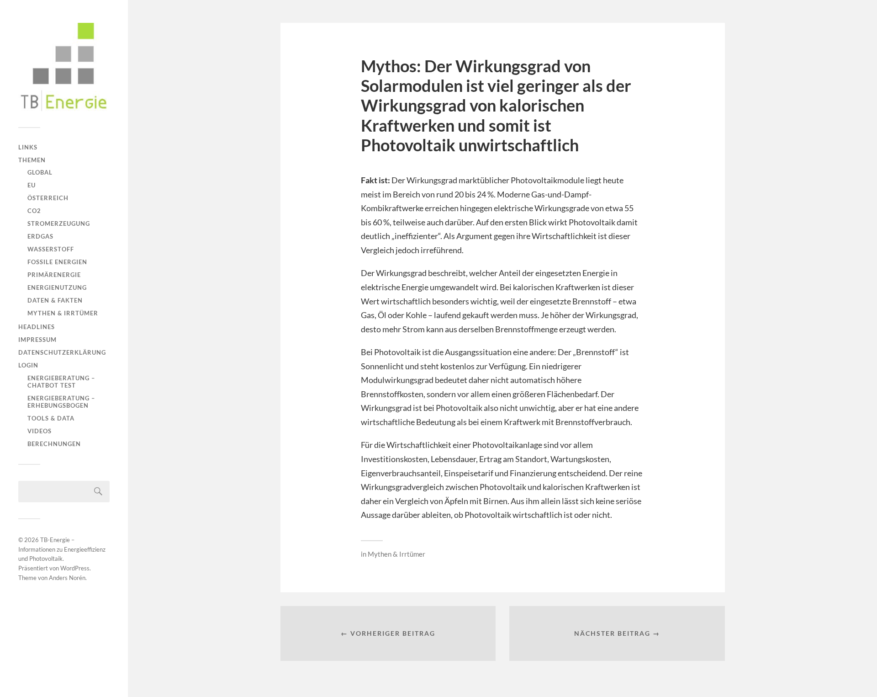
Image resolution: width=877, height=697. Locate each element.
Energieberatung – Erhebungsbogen (61, 401)
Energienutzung (57, 287)
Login (28, 365)
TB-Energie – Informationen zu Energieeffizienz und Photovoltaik (62, 549)
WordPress (75, 568)
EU (31, 185)
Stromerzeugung (58, 223)
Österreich (48, 198)
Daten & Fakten (55, 300)
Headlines (36, 326)
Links (27, 147)
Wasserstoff (50, 249)
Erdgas (40, 236)
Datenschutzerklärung (62, 352)
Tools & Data (50, 418)
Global (40, 172)
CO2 (34, 210)
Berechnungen (54, 443)
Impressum (37, 339)
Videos (39, 431)
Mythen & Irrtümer (62, 313)
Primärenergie (54, 274)
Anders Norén (67, 577)
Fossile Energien (57, 262)
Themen (32, 160)
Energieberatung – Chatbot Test (61, 381)
